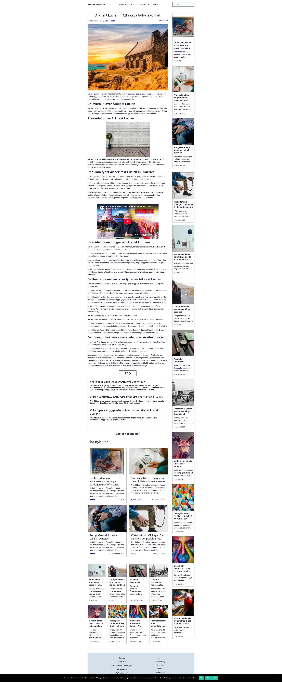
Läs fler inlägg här (128, 433)
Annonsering (124, 4)
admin (92, 500)
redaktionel (163, 20)
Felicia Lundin (136, 500)
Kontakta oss (153, 4)
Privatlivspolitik (212, 678)
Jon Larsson (110, 21)
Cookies (142, 4)
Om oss (134, 4)
